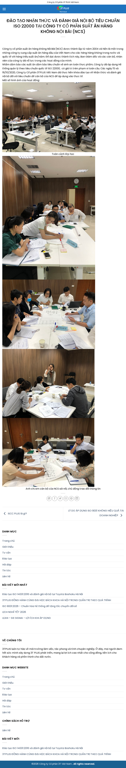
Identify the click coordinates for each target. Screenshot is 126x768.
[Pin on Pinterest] (71, 498)
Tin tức (6, 570)
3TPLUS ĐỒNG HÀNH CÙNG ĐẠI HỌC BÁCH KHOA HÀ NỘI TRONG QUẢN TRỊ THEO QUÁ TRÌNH (56, 600)
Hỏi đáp (6, 564)
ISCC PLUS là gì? (17, 513)
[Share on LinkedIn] (76, 498)
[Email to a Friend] (65, 498)
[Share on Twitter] (60, 498)
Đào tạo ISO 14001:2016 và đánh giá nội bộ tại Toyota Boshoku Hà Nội (42, 594)
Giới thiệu (7, 547)
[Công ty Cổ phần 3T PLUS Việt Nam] (63, 9)
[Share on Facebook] (54, 498)
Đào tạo (7, 558)
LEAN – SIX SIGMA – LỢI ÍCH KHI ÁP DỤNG (26, 618)
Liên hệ (6, 576)
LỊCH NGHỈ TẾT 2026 (14, 612)
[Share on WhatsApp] (49, 498)
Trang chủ (8, 541)
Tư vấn (6, 552)
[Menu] (4, 9)
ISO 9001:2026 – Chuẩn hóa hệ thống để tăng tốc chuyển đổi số (39, 606)
